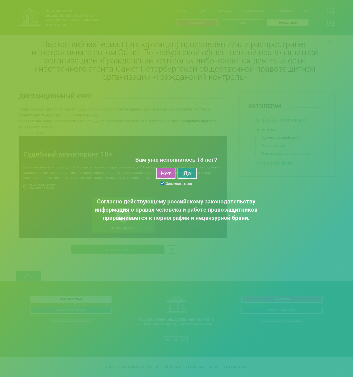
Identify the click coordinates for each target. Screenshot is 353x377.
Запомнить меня (179, 183)
